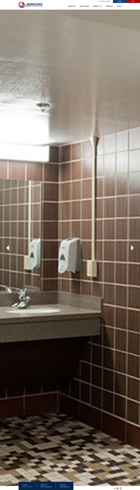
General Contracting (64, 486)
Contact (109, 6)
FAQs (133, 1)
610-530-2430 (105, 1)
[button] (7, 248)
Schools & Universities (46, 486)
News (120, 1)
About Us (97, 6)
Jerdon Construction (30, 5)
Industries (84, 6)
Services (72, 6)
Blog (119, 6)
